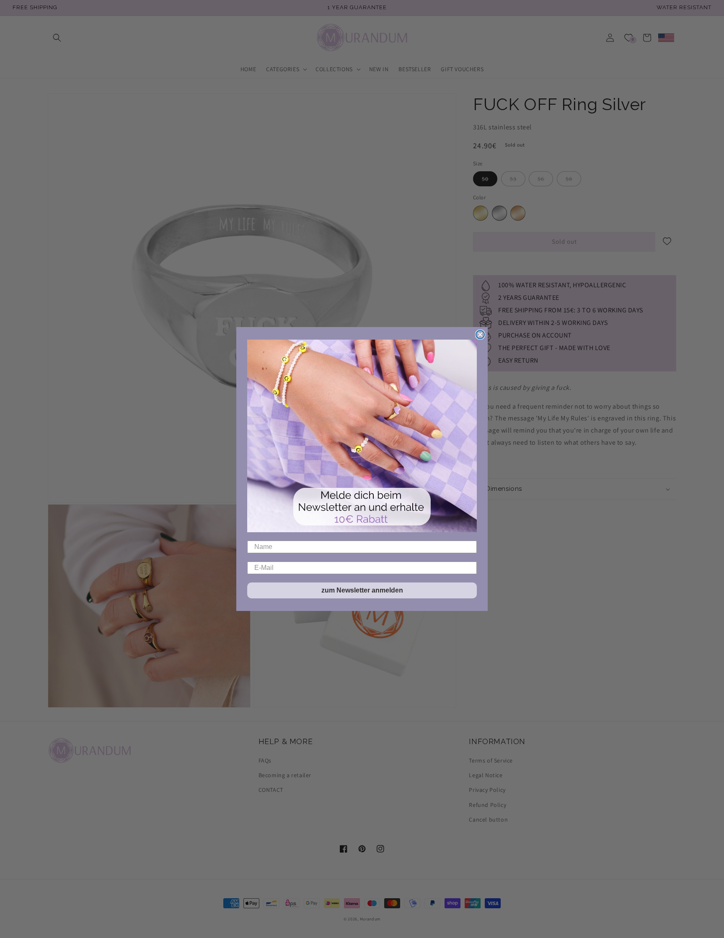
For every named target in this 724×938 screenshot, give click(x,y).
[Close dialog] (480, 334)
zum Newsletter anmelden (362, 590)
